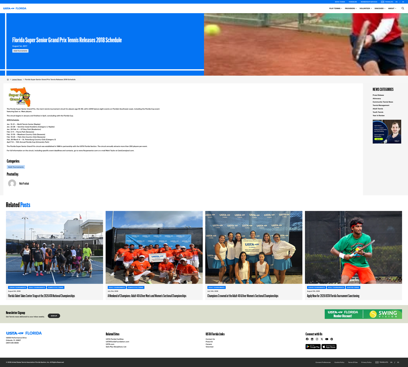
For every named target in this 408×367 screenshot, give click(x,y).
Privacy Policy (366, 362)
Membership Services (369, 2)
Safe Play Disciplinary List (116, 347)
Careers (209, 344)
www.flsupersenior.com (88, 150)
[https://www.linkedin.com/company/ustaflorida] (312, 339)
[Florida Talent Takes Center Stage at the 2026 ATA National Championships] (54, 247)
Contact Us (210, 339)
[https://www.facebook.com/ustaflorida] (307, 339)
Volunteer (210, 347)
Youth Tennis (378, 112)
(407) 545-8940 (12, 343)
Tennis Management (381, 105)
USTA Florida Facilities (115, 339)
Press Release (378, 95)
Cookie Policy (339, 362)
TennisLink (353, 2)
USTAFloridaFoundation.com (117, 342)
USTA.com (110, 344)
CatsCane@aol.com (126, 150)
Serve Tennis (340, 2)
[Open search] (403, 8)
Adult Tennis (378, 109)
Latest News (17, 79)
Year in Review (379, 115)
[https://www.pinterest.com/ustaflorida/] (331, 339)
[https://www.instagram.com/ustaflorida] (317, 339)
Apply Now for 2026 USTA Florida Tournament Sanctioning (333, 295)
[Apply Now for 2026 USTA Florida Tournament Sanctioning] (353, 247)
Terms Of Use (353, 362)
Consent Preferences (323, 362)
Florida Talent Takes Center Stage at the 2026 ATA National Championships (41, 295)
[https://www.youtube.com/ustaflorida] (326, 339)
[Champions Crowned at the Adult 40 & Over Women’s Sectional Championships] (253, 247)
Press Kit (209, 342)
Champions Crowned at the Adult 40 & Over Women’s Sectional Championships (242, 295)
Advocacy (377, 98)
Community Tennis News (383, 102)
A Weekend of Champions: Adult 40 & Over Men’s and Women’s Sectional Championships (147, 295)
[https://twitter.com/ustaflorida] (321, 339)
